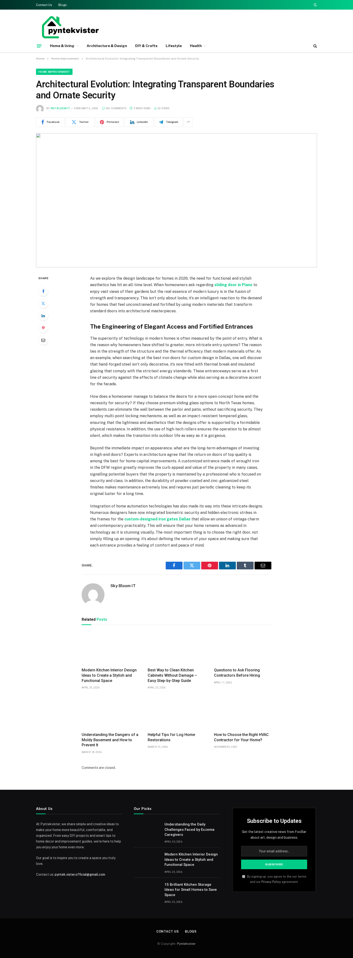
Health (196, 46)
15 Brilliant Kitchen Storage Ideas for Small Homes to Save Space (190, 889)
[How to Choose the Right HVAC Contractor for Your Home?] (242, 712)
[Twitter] (43, 303)
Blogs (62, 5)
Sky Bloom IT (60, 108)
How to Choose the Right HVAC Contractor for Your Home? (241, 737)
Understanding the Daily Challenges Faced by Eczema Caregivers (189, 829)
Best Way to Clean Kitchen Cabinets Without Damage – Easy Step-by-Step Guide (172, 675)
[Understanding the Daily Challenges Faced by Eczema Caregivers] (147, 830)
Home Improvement (54, 71)
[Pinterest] (43, 328)
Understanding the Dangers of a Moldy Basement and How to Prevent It (110, 739)
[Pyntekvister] (69, 27)
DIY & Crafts (146, 46)
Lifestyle (174, 46)
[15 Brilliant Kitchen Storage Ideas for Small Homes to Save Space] (147, 891)
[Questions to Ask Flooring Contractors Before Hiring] (242, 647)
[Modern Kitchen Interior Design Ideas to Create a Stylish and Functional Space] (110, 647)
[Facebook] (43, 291)
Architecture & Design (107, 46)
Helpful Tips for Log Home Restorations (171, 737)
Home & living (62, 46)
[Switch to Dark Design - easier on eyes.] (315, 4)
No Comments (116, 108)
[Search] (314, 46)
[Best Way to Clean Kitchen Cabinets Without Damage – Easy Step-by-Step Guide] (176, 647)
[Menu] (39, 46)
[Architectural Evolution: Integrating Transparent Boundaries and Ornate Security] (176, 200)
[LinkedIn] (43, 315)
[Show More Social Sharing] (188, 122)
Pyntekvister (186, 944)
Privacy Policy (271, 882)
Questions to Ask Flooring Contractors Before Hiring (237, 673)
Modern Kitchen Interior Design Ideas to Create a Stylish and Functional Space (109, 675)
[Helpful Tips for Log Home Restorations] (176, 712)
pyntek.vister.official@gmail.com (80, 874)
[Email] (43, 340)
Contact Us (44, 5)
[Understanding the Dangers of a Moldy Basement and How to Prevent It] (110, 712)
